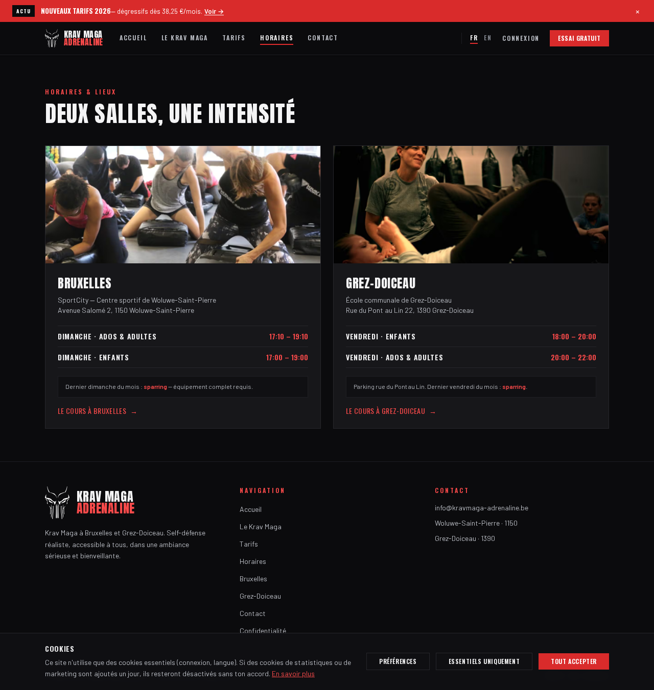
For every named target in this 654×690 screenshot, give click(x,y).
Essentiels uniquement (484, 661)
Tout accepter (574, 661)
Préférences (398, 661)
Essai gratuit (579, 38)
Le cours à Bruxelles (97, 411)
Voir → (214, 11)
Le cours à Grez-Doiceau (391, 411)
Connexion (521, 38)
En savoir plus (293, 673)
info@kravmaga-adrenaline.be (481, 507)
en (488, 37)
